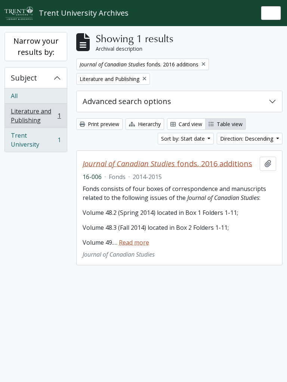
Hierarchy (148, 124)
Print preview (102, 124)
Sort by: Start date (183, 138)
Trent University (35, 139)
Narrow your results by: (36, 46)
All (14, 96)
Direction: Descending (247, 138)
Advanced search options (127, 101)
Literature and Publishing (35, 115)
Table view (229, 124)
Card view (189, 124)
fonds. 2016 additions (167, 163)
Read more (134, 242)
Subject (24, 78)
